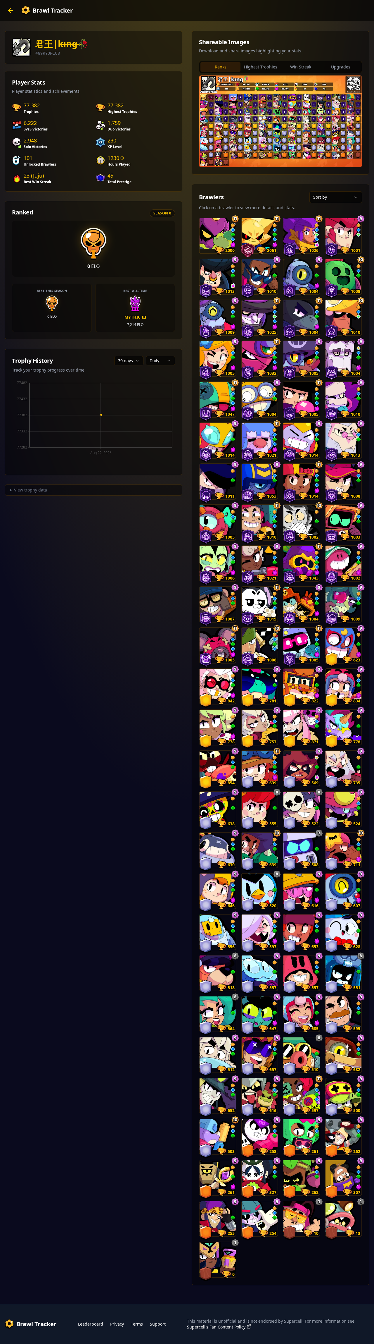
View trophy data (30, 490)
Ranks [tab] (220, 67)
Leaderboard (90, 1324)
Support (158, 1324)
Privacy (117, 1324)
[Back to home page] (10, 10)
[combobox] (128, 360)
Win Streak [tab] (300, 67)
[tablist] (280, 67)
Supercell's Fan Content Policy (216, 1327)
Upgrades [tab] (340, 67)
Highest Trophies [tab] (260, 67)
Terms (137, 1324)
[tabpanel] (280, 121)
